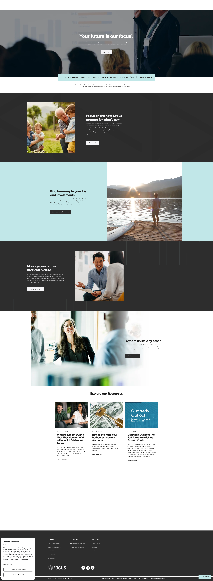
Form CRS (145, 578)
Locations (51, 554)
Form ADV (137, 578)
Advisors (51, 551)
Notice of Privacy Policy (124, 578)
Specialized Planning (54, 547)
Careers (94, 547)
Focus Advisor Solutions (78, 547)
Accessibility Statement (158, 578)
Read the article (62, 459)
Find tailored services (35, 289)
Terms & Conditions (108, 578)
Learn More (146, 77)
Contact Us (205, 577)
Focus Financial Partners (78, 543)
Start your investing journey (60, 212)
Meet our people (132, 356)
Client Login (96, 543)
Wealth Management (54, 543)
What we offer (92, 143)
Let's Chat (106, 52)
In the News (51, 558)
